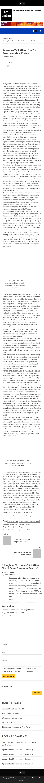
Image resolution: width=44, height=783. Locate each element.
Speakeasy (29, 750)
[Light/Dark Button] (35, 31)
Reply (10, 600)
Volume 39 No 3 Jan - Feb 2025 (13, 709)
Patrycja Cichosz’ (8, 527)
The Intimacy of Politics (11, 713)
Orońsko (27, 524)
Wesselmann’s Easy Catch (12, 718)
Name (5, 644)
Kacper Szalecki (34, 521)
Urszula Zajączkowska (21, 527)
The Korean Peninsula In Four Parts (16, 727)
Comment (6, 616)
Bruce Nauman (23, 521)
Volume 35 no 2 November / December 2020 (16, 530)
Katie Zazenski (19, 524)
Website (5, 661)
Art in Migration (8, 722)
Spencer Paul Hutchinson (12, 759)
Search (7, 686)
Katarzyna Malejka (8, 524)
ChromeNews (31, 778)
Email (5, 652)
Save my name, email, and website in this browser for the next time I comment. (20, 670)
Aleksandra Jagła (13, 521)
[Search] (40, 31)
